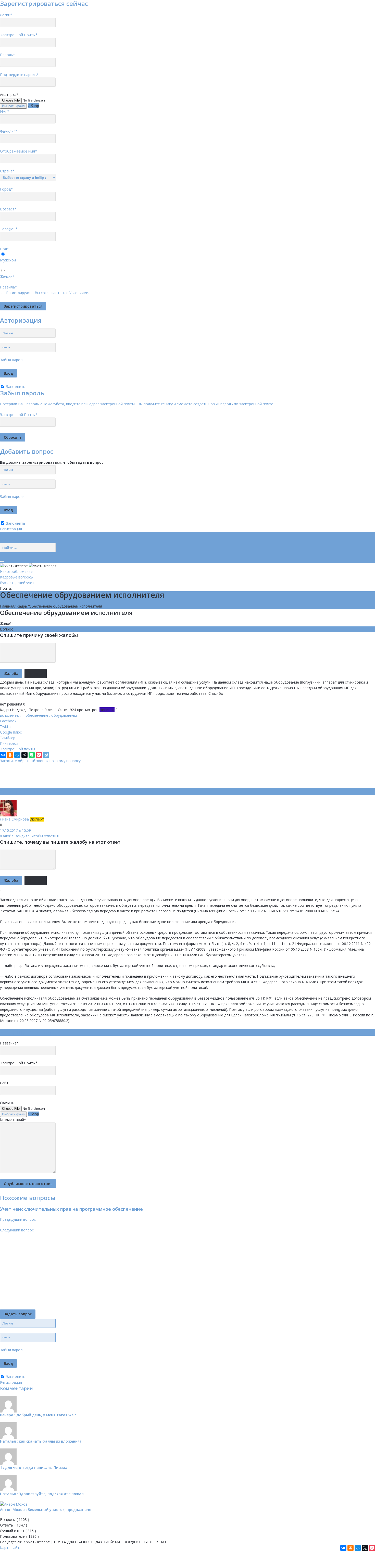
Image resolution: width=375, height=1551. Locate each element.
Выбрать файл (13, 106)
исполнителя (11, 715)
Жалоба (7, 623)
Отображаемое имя (18, 151)
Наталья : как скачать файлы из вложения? (40, 1441)
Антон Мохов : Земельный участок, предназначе (45, 1509)
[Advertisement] (93, 775)
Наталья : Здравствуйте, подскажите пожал (42, 1493)
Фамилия (9, 131)
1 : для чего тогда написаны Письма (33, 1467)
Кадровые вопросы (16, 577)
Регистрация (11, 528)
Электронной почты (17, 749)
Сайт (4, 1082)
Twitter (6, 726)
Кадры (22, 606)
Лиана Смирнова (15, 819)
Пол (4, 248)
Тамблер (7, 737)
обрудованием (64, 715)
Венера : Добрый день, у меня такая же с (38, 1415)
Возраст (8, 209)
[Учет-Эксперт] (28, 565)
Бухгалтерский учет (17, 582)
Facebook (8, 720)
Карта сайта (10, 1547)
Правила (8, 287)
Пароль (7, 54)
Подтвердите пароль (19, 74)
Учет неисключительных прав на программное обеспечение (71, 1209)
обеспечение (37, 715)
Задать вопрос (18, 1314)
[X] (24, 755)
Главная (7, 606)
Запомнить (15, 386)
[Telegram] (46, 755)
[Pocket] (39, 755)
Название (9, 1043)
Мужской (8, 260)
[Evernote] (32, 755)
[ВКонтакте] (3, 755)
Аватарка (9, 94)
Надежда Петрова (28, 709)
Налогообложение (16, 571)
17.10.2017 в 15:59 (15, 830)
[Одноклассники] (10, 755)
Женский (7, 276)
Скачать (7, 1102)
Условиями (78, 292)
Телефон (9, 228)
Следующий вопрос (17, 1230)
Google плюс (11, 732)
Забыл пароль (12, 359)
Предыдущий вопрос (18, 1219)
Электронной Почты (19, 34)
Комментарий (13, 1119)
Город (6, 189)
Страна (7, 171)
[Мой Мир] (17, 755)
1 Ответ (62, 709)
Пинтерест (9, 743)
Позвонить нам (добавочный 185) (29, 540)
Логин (6, 14)
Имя (4, 111)
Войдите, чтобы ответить (37, 836)
